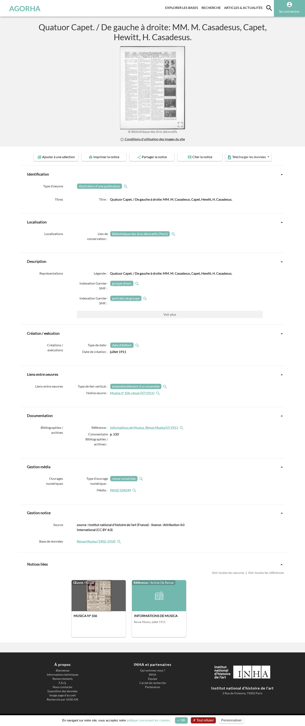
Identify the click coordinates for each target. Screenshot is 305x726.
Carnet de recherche (152, 683)
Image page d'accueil (62, 695)
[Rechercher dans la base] (119, 541)
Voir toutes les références (265, 572)
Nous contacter (63, 687)
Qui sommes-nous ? (152, 670)
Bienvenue (62, 670)
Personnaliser (231, 720)
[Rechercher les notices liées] (158, 393)
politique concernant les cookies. (149, 720)
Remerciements (62, 679)
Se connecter (289, 11)
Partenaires (152, 687)
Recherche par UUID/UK (62, 699)
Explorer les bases (182, 7)
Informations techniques (62, 675)
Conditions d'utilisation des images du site (154, 139)
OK (182, 720)
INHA (152, 675)
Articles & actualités (244, 7)
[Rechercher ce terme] (126, 186)
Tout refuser (205, 720)
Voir (169, 314)
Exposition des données (63, 691)
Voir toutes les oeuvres (228, 572)
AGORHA (24, 8)
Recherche (211, 7)
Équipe (152, 679)
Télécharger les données (249, 157)
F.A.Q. (62, 683)
